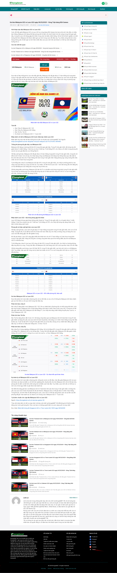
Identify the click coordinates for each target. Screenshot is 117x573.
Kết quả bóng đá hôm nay (73, 555)
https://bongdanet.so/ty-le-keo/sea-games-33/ (30, 400)
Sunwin (55, 555)
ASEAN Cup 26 (25, 9)
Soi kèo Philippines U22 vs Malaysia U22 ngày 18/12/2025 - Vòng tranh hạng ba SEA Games (35, 48)
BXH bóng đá (80, 9)
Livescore (47, 9)
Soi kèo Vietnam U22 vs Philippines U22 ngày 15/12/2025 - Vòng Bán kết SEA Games (33, 55)
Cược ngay (44, 69)
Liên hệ (45, 539)
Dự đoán (102, 9)
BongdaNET (14, 9)
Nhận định (36, 9)
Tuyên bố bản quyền (48, 550)
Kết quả (44, 65)
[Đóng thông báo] (106, 15)
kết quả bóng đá (51, 559)
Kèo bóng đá (91, 9)
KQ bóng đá (69, 9)
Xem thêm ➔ (73, 497)
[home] (17, 3)
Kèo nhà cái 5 (55, 553)
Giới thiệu (45, 537)
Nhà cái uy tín (69, 553)
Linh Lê (14, 25)
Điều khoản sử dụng (58, 568)
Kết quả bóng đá (70, 543)
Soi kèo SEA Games (44, 25)
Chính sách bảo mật (48, 543)
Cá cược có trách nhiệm (49, 546)
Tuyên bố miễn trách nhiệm (50, 541)
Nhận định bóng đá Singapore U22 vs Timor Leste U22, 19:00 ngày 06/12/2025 (41, 408)
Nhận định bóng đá (71, 537)
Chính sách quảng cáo (49, 548)
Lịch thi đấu (58, 9)
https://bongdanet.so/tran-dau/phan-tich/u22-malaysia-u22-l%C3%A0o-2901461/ (36, 141)
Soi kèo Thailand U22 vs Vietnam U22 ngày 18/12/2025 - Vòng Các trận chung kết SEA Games (35, 51)
